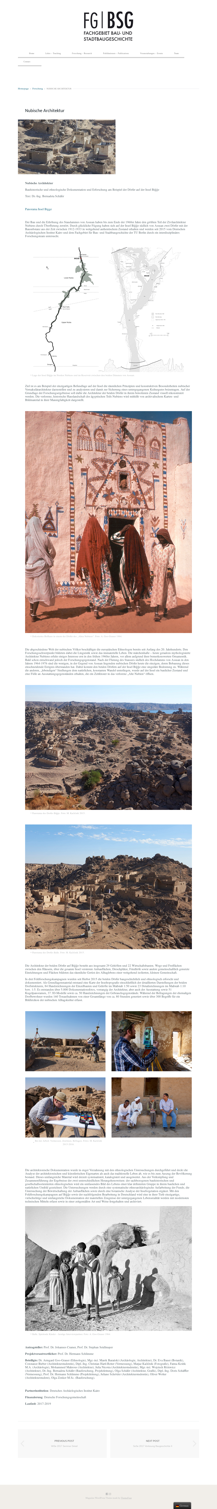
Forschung (37, 88)
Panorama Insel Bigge (38, 209)
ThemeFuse (126, 1497)
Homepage (23, 88)
